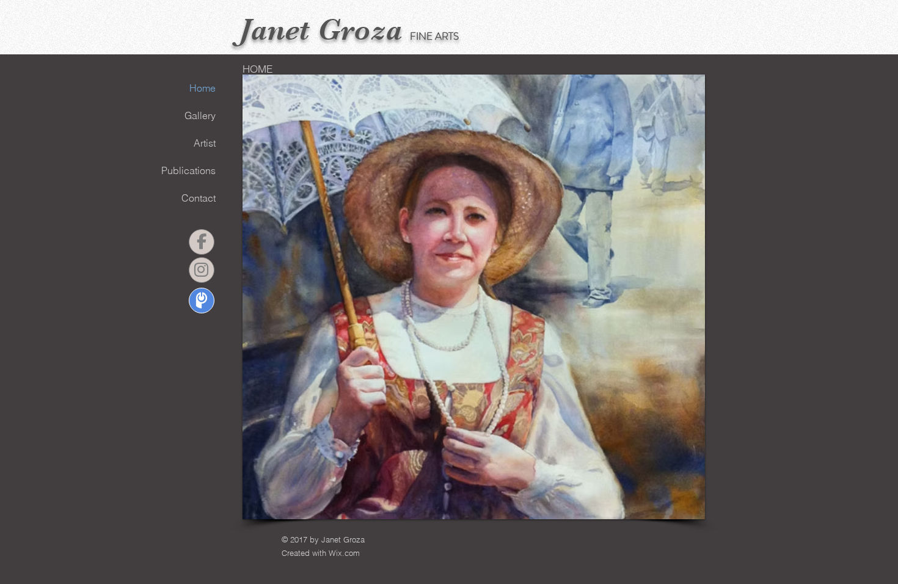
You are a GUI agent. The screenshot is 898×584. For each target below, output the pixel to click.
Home (202, 88)
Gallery (200, 115)
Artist (205, 143)
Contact (198, 198)
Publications (188, 170)
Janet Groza (321, 29)
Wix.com (344, 553)
